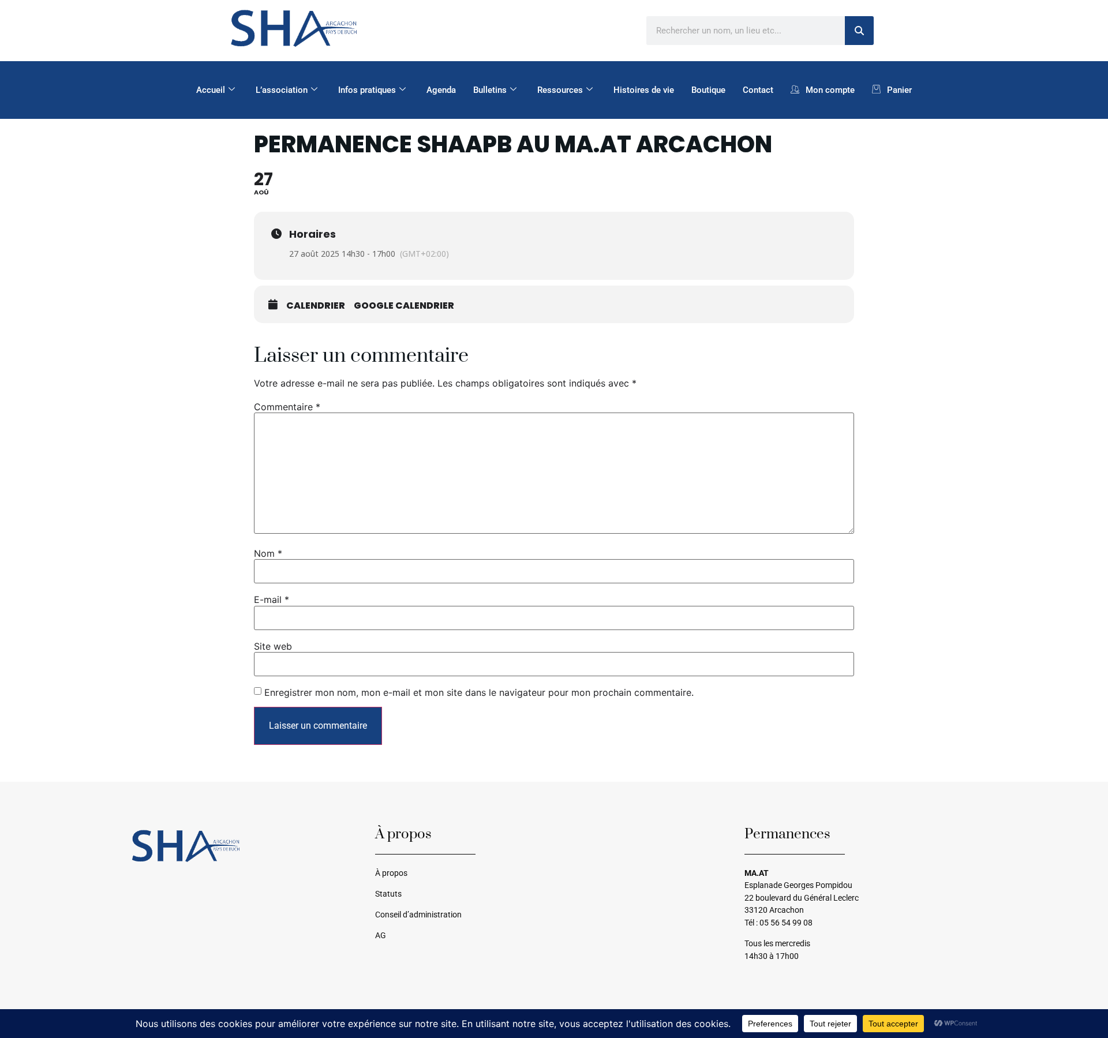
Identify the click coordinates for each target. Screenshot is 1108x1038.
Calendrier (315, 306)
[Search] (859, 30)
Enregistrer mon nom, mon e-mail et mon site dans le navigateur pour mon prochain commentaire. (479, 692)
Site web (273, 646)
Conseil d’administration (418, 915)
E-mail (271, 599)
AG (380, 935)
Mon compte (830, 90)
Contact (758, 90)
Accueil (210, 90)
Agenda (441, 90)
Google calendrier (404, 306)
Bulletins (490, 90)
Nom (268, 553)
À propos (391, 873)
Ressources (560, 90)
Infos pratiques (367, 90)
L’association (282, 90)
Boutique (708, 90)
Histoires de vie (643, 90)
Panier (899, 90)
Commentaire (287, 406)
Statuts (388, 894)
